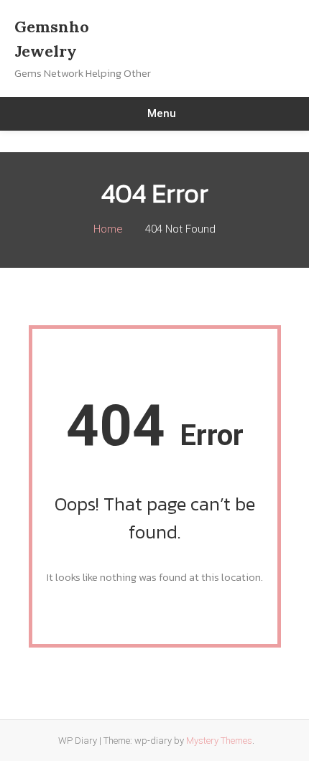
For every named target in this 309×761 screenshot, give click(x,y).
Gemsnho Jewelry (51, 39)
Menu (161, 113)
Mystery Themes (219, 740)
